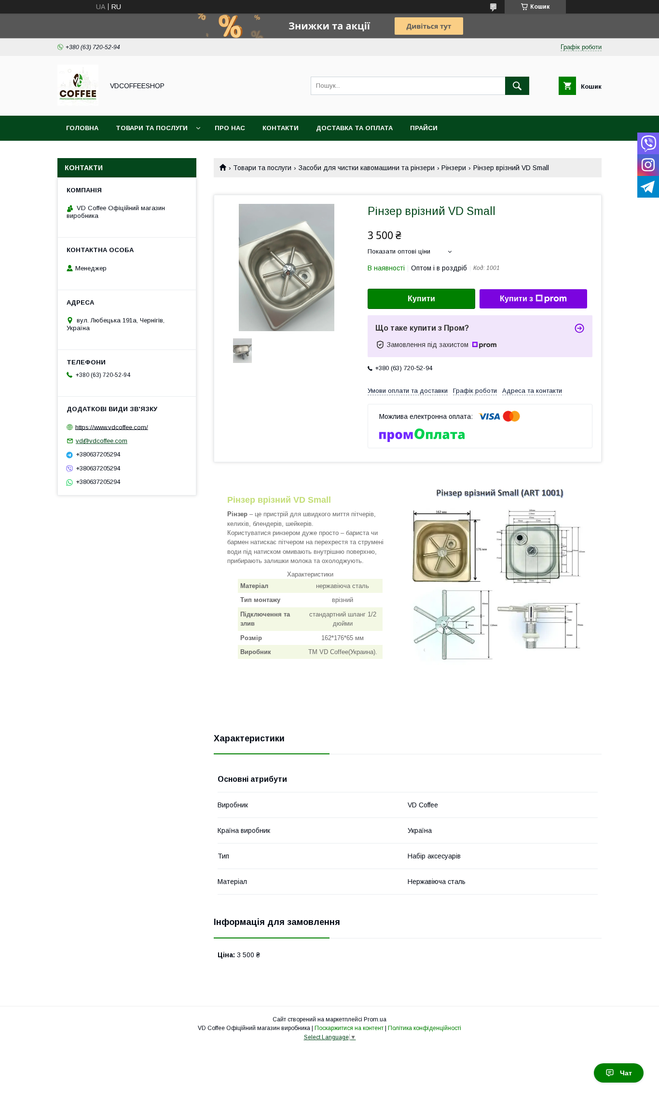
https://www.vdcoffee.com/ (111, 426)
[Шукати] (517, 86)
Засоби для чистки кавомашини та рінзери (367, 168)
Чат (626, 1073)
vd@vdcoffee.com (101, 440)
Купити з (516, 299)
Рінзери (453, 168)
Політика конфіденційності (424, 1028)
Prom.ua (375, 1019)
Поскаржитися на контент (349, 1028)
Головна (82, 128)
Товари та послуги (152, 128)
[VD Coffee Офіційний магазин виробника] (77, 103)
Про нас (230, 128)
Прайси (424, 128)
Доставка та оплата (354, 128)
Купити (421, 299)
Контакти (280, 128)
